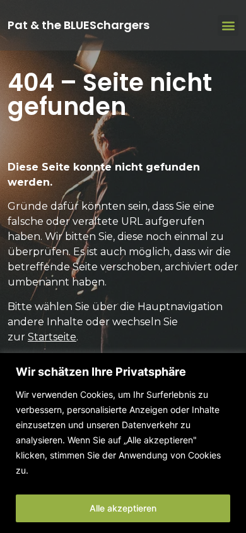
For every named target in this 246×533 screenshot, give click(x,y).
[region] (123, 443)
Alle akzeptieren (123, 508)
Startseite (52, 337)
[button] (228, 25)
